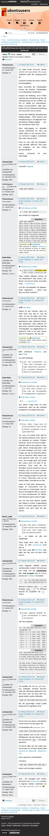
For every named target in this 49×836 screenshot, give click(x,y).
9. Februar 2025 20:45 (26, 162)
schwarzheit (7, 162)
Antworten (8, 60)
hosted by (4, 2)
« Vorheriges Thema (25, 805)
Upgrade (30, 166)
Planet (39, 20)
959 (10, 271)
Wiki (24, 20)
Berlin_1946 (7, 516)
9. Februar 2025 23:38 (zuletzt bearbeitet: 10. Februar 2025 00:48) (31, 300)
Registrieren (44, 4)
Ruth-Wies (6, 257)
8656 (10, 180)
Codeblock (31, 576)
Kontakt (9, 825)
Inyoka (11, 816)
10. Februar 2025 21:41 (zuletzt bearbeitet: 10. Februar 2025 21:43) (31, 714)
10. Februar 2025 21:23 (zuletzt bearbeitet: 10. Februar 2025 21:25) (31, 602)
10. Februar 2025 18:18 (27, 415)
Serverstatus (34, 825)
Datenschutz (17, 825)
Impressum (25, 825)
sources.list (30, 284)
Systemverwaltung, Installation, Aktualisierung (23, 40)
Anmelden (34, 4)
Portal (9, 20)
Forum (17, 20)
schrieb (34, 208)
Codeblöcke (42, 246)
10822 (11, 529)
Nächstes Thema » (40, 805)
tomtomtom (7, 774)
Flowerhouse (7, 65)
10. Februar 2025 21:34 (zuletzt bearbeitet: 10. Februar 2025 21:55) (31, 679)
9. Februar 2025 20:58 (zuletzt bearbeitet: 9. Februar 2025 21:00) (31, 201)
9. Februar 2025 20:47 (26, 184)
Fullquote (37, 352)
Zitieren (42, 65)
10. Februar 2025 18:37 (27, 516)
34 (10, 73)
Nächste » (42, 54)
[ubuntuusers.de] (16, 12)
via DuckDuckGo (42, 33)
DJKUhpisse (7, 184)
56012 (11, 792)
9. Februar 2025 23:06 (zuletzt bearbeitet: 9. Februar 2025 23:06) (31, 259)
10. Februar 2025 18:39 (27, 561)
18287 (11, 195)
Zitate (28, 342)
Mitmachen (24, 25)
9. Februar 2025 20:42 (26, 65)
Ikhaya (31, 20)
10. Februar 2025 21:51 (27, 774)
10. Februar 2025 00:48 (27, 347)
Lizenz (3, 825)
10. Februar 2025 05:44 (27, 377)
